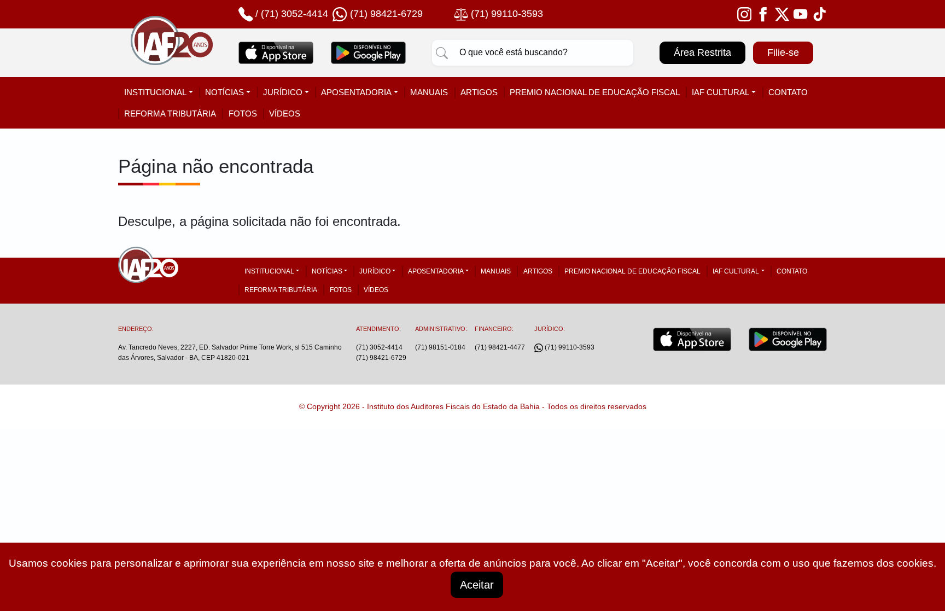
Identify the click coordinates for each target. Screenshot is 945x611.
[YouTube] (801, 13)
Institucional (155, 92)
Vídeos (284, 113)
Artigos (479, 92)
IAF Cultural (720, 92)
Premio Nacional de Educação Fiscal (595, 92)
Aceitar (477, 585)
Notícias (224, 92)
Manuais (429, 92)
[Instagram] (744, 13)
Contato (788, 92)
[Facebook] (763, 13)
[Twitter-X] (782, 13)
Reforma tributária (170, 113)
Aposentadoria (356, 92)
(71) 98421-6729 (381, 358)
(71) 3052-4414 (294, 13)
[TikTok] (820, 13)
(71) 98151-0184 (440, 347)
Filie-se (783, 52)
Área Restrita (702, 52)
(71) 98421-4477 (500, 347)
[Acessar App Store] (275, 52)
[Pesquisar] (442, 52)
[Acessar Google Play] (368, 52)
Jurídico (282, 92)
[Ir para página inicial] (172, 53)
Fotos (243, 113)
